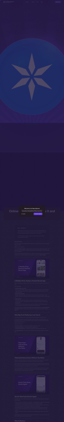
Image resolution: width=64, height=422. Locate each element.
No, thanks (23, 213)
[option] (21, 421)
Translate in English (37, 213)
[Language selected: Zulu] (41, 421)
